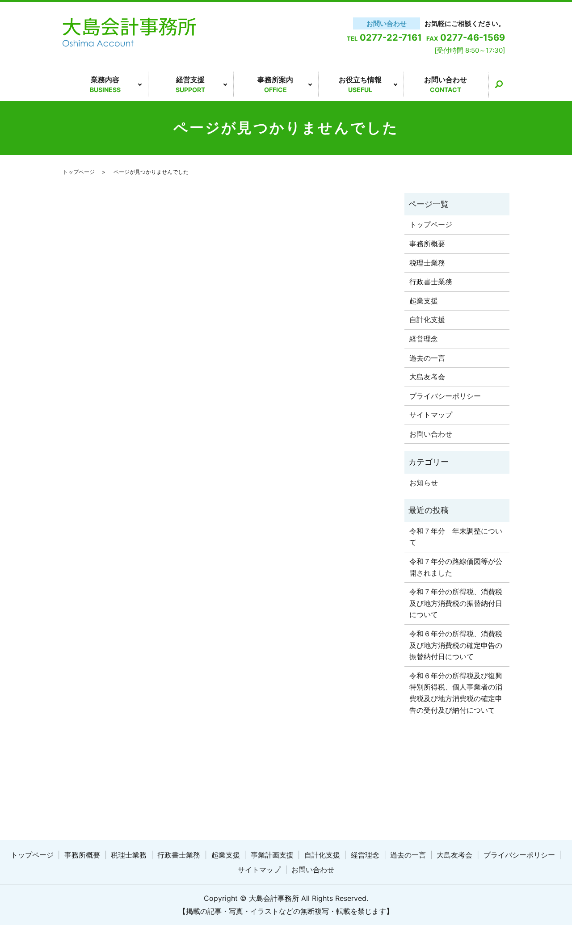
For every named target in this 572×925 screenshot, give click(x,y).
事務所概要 (427, 243)
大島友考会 (427, 376)
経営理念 (423, 338)
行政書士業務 (430, 281)
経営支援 (190, 84)
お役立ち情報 (360, 84)
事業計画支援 (272, 854)
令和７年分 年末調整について (455, 536)
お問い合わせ (445, 84)
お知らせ (423, 482)
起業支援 (423, 300)
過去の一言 (427, 357)
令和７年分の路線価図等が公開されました (455, 567)
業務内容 (105, 84)
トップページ (79, 171)
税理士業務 (427, 262)
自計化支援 (427, 319)
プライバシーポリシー (445, 395)
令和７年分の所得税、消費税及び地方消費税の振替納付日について (455, 603)
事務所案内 (275, 84)
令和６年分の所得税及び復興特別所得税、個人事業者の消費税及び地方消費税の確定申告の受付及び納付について (455, 693)
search (498, 84)
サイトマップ (430, 414)
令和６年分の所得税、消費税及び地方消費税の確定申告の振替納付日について (455, 645)
